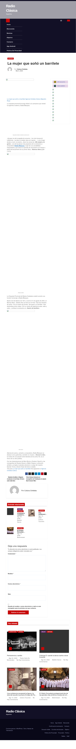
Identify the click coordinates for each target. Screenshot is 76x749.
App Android (11, 46)
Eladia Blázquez (20, 146)
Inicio (9, 24)
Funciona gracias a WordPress (14, 728)
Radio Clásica (15, 711)
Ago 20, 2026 (19, 517)
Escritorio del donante (57, 729)
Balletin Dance (19, 521)
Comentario (12, 554)
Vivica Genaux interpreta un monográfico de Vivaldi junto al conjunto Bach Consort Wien (36, 479)
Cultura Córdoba (22, 69)
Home (52, 723)
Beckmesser (21, 537)
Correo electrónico (14, 584)
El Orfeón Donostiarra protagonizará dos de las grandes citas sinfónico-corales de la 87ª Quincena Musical (53, 695)
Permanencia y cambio (14, 655)
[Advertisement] (27, 120)
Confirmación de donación (56, 726)
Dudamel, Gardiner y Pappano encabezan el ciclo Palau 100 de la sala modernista (15, 479)
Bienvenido (10, 29)
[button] (65, 20)
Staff (68, 736)
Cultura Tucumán (41, 520)
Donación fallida (46, 729)
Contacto (10, 42)
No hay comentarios (23, 660)
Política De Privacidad (14, 50)
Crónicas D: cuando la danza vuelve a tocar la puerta (53, 656)
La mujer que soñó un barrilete (16, 99)
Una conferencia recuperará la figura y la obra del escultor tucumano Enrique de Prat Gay (21, 695)
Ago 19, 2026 (40, 517)
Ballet (20, 509)
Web (9, 594)
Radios (63, 736)
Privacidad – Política (63, 733)
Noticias (9, 33)
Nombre (11, 573)
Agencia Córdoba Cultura (32, 99)
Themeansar (9, 730)
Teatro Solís (12, 631)
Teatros (21, 631)
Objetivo (10, 37)
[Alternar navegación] (61, 20)
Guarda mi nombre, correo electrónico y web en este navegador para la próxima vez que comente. (24, 607)
